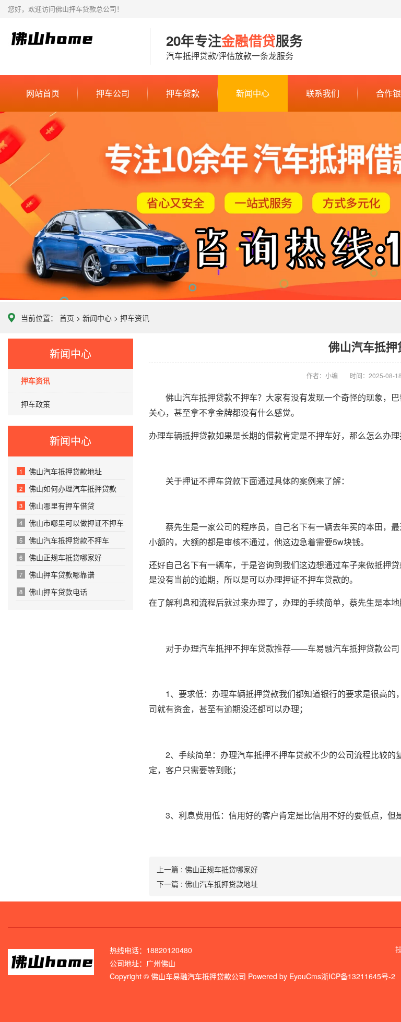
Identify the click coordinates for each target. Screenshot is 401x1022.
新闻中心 (252, 93)
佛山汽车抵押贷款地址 (60, 471)
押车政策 (35, 404)
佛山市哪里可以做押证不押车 (71, 523)
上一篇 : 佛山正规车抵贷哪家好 (207, 869)
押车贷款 (182, 93)
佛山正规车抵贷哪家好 (60, 557)
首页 (67, 317)
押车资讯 (134, 317)
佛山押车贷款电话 (53, 591)
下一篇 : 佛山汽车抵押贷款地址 (207, 884)
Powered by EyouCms (283, 976)
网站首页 (43, 93)
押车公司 (112, 93)
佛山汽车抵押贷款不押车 (64, 540)
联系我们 (322, 93)
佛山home (71, 47)
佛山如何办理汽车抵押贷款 (67, 488)
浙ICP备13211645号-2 (358, 976)
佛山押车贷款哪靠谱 (57, 574)
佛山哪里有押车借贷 (57, 505)
